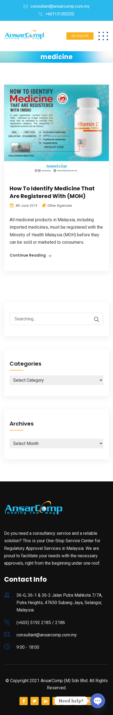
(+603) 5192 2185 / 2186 (40, 622)
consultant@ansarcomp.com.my (59, 6)
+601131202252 (60, 14)
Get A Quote (80, 36)
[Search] (93, 319)
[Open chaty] (97, 700)
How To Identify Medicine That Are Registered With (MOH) (52, 192)
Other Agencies (59, 205)
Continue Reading (28, 255)
